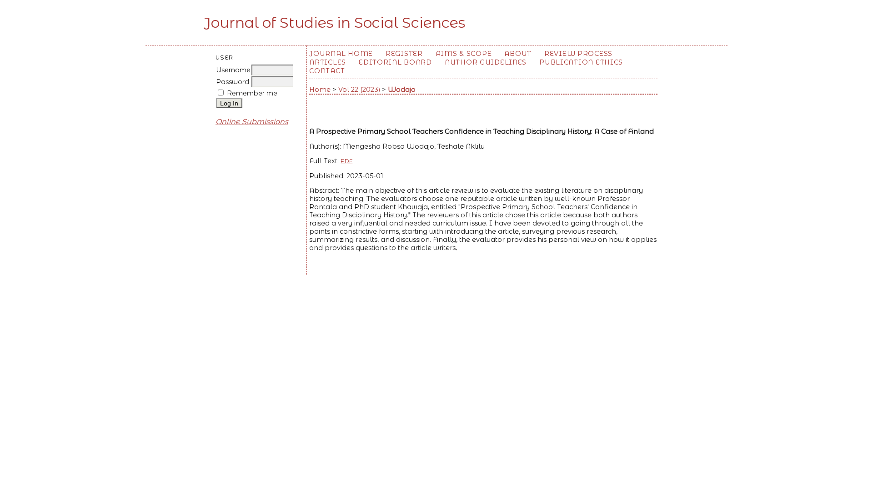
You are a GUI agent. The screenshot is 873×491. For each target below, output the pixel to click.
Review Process (578, 54)
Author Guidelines (486, 62)
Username (233, 70)
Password (232, 82)
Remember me (252, 93)
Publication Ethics (581, 62)
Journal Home (341, 54)
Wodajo (402, 89)
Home (320, 89)
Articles (327, 62)
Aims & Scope (464, 54)
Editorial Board (395, 62)
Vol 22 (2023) (359, 89)
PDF (346, 161)
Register (404, 54)
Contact (327, 71)
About (518, 54)
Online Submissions (252, 121)
